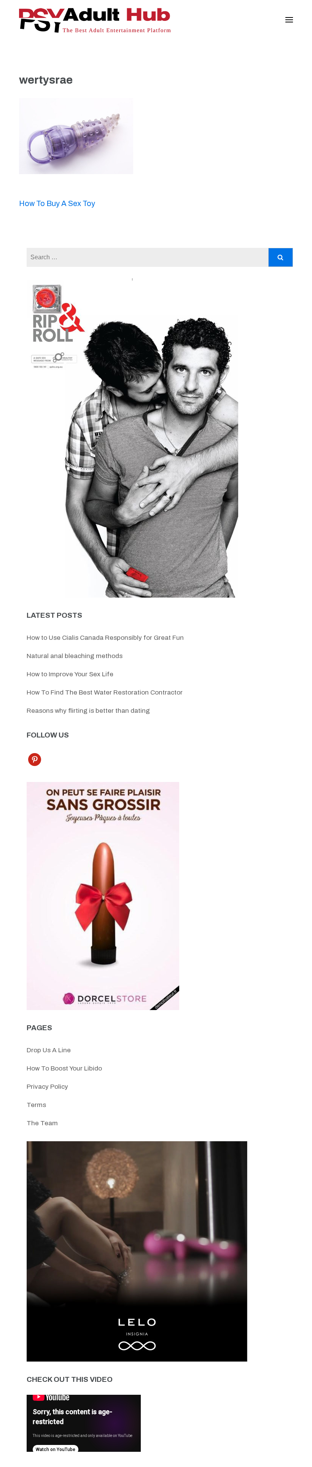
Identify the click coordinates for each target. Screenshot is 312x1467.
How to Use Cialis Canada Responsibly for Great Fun (105, 637)
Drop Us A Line (49, 1050)
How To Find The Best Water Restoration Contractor (105, 692)
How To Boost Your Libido (64, 1068)
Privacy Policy (47, 1086)
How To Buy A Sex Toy (57, 203)
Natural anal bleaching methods (75, 656)
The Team (42, 1123)
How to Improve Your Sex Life (70, 674)
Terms (36, 1105)
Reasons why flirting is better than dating (88, 710)
